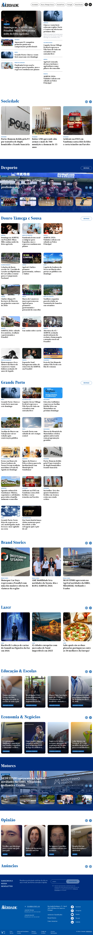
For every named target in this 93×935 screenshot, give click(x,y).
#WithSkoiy (89, 931)
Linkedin (78, 922)
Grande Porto (60, 4)
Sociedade (35, 4)
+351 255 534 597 (29, 915)
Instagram (78, 910)
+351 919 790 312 (29, 910)
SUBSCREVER (73, 881)
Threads (78, 918)
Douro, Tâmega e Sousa (47, 4)
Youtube (78, 914)
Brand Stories (79, 4)
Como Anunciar (52, 921)
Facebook (78, 906)
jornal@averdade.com (33, 906)
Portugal (69, 4)
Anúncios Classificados (55, 915)
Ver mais (86, 168)
